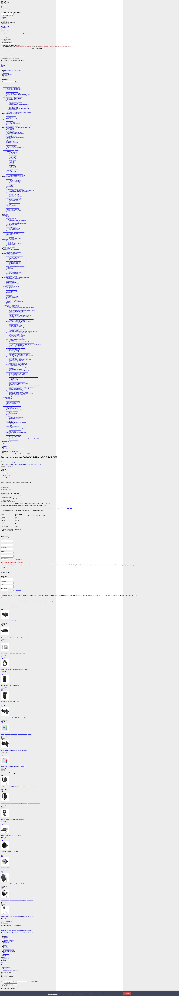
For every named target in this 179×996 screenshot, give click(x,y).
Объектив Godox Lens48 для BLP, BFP (10, 701)
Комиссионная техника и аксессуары (12, 406)
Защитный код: (4, 558)
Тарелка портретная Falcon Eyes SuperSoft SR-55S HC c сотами (16, 883)
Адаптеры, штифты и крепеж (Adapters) (15, 348)
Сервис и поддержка (8, 76)
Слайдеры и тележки (8, 213)
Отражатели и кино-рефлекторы (14, 198)
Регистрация (6, 18)
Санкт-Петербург (6, 39)
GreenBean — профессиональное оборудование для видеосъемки (16, 930)
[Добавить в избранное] (1, 609)
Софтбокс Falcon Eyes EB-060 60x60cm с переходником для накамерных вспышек (20, 803)
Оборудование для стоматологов (11, 249)
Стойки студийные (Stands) (12, 306)
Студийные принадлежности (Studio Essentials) (17, 383)
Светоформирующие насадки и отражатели (13, 176)
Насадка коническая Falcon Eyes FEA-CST (11, 835)
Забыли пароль (34, 981)
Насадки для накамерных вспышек (14, 189)
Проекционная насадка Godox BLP (9, 620)
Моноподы (8, 170)
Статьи (5, 946)
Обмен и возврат (7, 938)
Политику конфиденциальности (23, 46)
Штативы (8, 151)
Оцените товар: (5, 537)
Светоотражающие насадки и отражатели (16, 422)
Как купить (6, 942)
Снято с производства (8, 949)
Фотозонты (9, 192)
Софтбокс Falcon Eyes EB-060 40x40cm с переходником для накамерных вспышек (20, 786)
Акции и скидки (7, 441)
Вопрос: (3, 577)
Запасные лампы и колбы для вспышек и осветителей (16, 277)
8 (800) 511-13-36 (5, 26)
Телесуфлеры (6, 248)
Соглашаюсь (127, 993)
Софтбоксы (9, 179)
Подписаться (4, 927)
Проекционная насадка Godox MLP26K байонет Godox (14, 750)
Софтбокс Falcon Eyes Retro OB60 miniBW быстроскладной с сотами (17, 916)
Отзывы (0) (3, 469)
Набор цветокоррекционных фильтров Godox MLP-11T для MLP (16, 734)
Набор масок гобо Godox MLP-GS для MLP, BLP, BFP (13, 653)
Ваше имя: (3, 551)
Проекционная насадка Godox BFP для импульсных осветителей (16, 637)
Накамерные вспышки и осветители (12, 119)
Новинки (5, 71)
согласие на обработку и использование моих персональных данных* (54, 46)
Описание (17, 503)
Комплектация (31, 503)
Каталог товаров (7, 70)
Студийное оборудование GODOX (11, 286)
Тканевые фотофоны (11, 227)
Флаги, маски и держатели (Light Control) (16, 339)
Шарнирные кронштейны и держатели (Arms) (17, 372)
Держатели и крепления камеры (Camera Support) (18, 390)
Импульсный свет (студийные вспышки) (13, 97)
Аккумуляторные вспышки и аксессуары (16, 100)
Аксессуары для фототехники (10, 253)
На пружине (9, 219)
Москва (4, 40)
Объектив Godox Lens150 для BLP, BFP (10, 685)
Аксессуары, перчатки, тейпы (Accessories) (16, 364)
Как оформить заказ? (5, 489)
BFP (71, 508)
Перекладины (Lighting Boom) (13, 356)
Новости (5, 945)
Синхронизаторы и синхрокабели (11, 113)
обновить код (19, 559)
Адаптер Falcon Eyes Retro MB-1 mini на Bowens (12, 819)
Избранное (4, 15)
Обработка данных (7, 952)
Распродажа (6, 73)
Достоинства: (4, 539)
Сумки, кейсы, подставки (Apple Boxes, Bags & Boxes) (19, 332)
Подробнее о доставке (6, 8)
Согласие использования (9, 951)
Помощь (5, 944)
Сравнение (10, 15)
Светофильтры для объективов (13, 261)
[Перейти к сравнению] (2, 609)
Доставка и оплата (7, 74)
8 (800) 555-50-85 (5, 23)
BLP (68, 508)
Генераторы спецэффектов (9, 239)
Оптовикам (6, 75)
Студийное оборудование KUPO (11, 305)
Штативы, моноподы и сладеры (13, 435)
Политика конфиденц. (8, 950)
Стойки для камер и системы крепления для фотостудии (16, 127)
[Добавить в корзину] (3, 640)
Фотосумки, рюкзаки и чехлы (13, 269)
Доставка (5, 937)
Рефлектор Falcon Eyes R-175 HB (8, 867)
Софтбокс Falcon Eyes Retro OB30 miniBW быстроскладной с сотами (17, 900)
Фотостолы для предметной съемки (14, 235)
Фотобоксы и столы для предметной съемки (13, 232)
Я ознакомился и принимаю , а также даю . (37, 46)
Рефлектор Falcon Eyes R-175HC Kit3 (9, 851)
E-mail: (2, 554)
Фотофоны (6, 215)
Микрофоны (6, 214)
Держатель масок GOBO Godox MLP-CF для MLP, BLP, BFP (15, 669)
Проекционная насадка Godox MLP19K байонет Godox (14, 717)
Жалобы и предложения (9, 968)
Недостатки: (3, 543)
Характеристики (24, 503)
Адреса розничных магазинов (10, 970)
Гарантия (5, 947)
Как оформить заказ (8, 941)
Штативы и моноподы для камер (11, 150)
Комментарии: (4, 547)
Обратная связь (7, 967)
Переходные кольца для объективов (14, 256)
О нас (4, 955)
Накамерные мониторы (9, 247)
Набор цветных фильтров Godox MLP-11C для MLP (13, 766)
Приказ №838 (6, 78)
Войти (4, 17)
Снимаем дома (6, 397)
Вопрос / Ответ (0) (45, 503)
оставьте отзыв (5, 978)
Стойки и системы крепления (13, 426)
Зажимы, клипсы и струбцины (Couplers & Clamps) (18, 321)
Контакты (5, 79)
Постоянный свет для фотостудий (11, 87)
